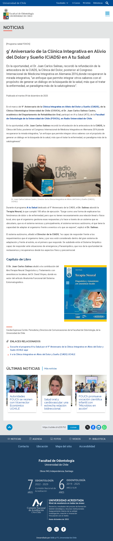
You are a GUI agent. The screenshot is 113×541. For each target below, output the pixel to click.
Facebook (93, 427)
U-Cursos (76, 3)
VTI (57, 538)
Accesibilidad (87, 446)
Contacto (23, 446)
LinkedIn (98, 427)
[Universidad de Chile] (14, 3)
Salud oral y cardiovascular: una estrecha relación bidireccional (56, 404)
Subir (9, 427)
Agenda (37, 439)
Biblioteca (98, 439)
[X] (56, 529)
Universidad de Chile (68, 538)
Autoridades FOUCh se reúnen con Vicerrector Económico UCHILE (21, 402)
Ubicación (42, 446)
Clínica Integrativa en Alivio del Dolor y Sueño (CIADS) (71, 106)
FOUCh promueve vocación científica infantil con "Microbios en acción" (90, 402)
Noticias (16, 439)
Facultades (60, 3)
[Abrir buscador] (107, 3)
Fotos (57, 439)
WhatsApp (104, 427)
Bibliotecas (98, 3)
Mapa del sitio (64, 446)
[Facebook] (63, 529)
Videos (76, 439)
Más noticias (50, 368)
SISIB (52, 538)
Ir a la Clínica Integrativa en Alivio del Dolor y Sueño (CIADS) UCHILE (42, 354)
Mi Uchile (86, 3)
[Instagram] (49, 529)
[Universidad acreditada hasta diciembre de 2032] (56, 509)
